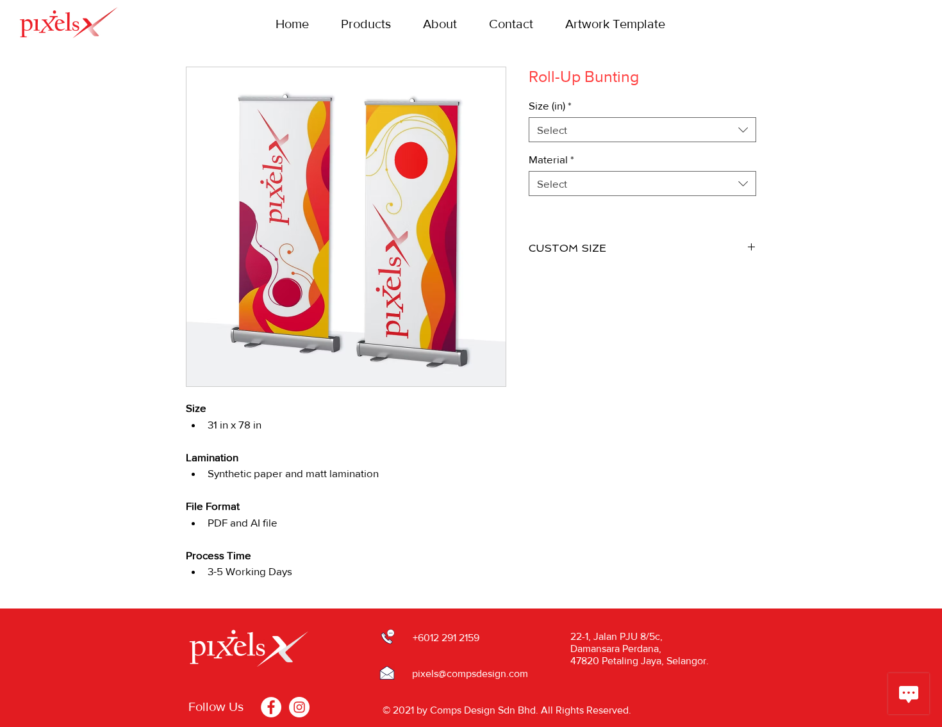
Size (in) (550, 105)
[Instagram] (299, 707)
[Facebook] (271, 707)
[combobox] (642, 129)
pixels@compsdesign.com (470, 673)
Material (551, 159)
